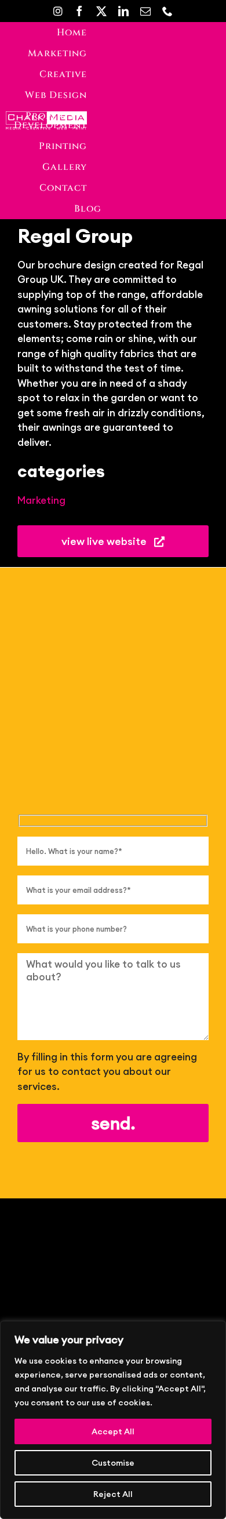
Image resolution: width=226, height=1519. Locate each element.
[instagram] (58, 11)
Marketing (41, 500)
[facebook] (79, 11)
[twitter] (101, 11)
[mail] (145, 11)
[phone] (167, 11)
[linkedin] (123, 11)
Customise (113, 1463)
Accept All (113, 1431)
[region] (113, 1420)
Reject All (113, 1494)
